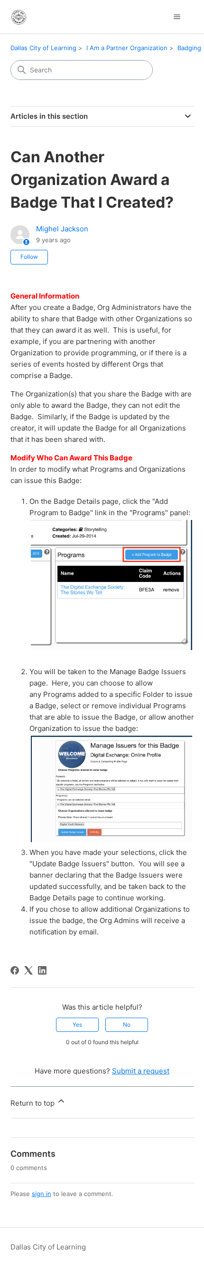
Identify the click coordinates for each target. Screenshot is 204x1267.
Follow (29, 256)
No (126, 1024)
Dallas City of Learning (43, 48)
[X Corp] (28, 970)
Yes (77, 1024)
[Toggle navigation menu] (177, 17)
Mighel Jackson (62, 228)
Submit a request (140, 1070)
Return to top (33, 1103)
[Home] (18, 17)
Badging (189, 48)
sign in (41, 1193)
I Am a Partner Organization (126, 48)
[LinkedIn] (42, 970)
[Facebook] (14, 970)
